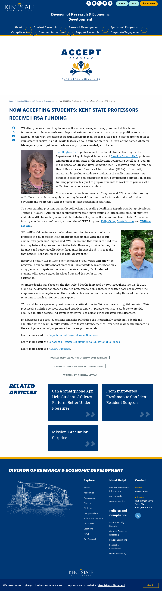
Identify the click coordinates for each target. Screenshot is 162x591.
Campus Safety (91, 513)
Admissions (89, 498)
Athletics (88, 508)
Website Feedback (118, 501)
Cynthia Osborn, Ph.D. (124, 156)
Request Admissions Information (118, 489)
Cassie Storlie (125, 221)
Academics (89, 492)
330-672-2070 (142, 491)
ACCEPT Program (59, 348)
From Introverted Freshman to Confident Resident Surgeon (127, 397)
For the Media (115, 496)
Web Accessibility (117, 553)
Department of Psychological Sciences (73, 335)
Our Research (90, 539)
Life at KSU (89, 523)
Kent (11, 100)
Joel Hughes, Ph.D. (67, 152)
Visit (133, 3)
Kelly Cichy (108, 221)
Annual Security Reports (117, 523)
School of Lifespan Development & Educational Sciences (84, 341)
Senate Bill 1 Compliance (115, 546)
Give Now (150, 3)
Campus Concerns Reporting (118, 532)
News (86, 533)
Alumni (87, 503)
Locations (88, 528)
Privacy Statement (118, 539)
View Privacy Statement (111, 585)
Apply (122, 3)
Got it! (150, 585)
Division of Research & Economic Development (80, 16)
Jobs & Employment (93, 518)
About (87, 487)
